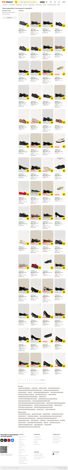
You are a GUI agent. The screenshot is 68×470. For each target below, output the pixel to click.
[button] (21, 10)
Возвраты (35, 442)
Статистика (5, 467)
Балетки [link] (47, 345)
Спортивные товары (22, 457)
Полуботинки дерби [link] (47, 224)
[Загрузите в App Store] (1, 441)
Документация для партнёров (39, 457)
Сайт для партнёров (37, 458)
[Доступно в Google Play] (5, 441)
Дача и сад (20, 452)
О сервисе (36, 441)
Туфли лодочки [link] (34, 322)
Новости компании (56, 436)
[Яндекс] (65, 468)
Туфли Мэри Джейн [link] (47, 273)
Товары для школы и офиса (23, 455)
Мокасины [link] (47, 127)
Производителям (56, 439)
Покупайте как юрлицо (38, 439)
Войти (64, 2)
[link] (24, 388)
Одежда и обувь (21, 444)
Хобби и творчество (22, 450)
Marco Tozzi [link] (21, 30)
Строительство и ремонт (23, 460)
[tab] (5, 5)
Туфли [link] (34, 127)
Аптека (20, 447)
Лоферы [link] (23, 30)
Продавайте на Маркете (38, 455)
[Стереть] (36, 2)
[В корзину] (27, 25)
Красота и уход (21, 449)
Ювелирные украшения (23, 463)
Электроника (21, 442)
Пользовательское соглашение (13, 467)
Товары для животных (22, 458)
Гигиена (20, 441)
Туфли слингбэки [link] (46, 297)
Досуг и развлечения (22, 436)
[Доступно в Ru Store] (12, 441)
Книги (20, 453)
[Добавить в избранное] (28, 13)
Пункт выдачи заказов (56, 441)
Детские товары (21, 461)
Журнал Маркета (37, 444)
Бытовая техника (22, 439)
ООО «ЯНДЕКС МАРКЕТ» (62, 467)
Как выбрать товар (37, 436)
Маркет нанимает (56, 442)
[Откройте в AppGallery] (8, 441)
